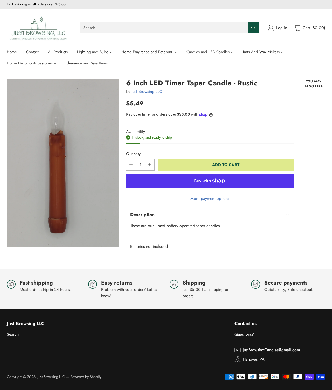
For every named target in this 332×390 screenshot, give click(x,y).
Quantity (133, 154)
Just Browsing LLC (147, 92)
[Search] (253, 27)
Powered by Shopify (85, 376)
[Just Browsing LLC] (39, 27)
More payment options (209, 198)
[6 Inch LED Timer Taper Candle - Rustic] (63, 163)
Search (13, 334)
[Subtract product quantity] (131, 164)
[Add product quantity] (149, 164)
